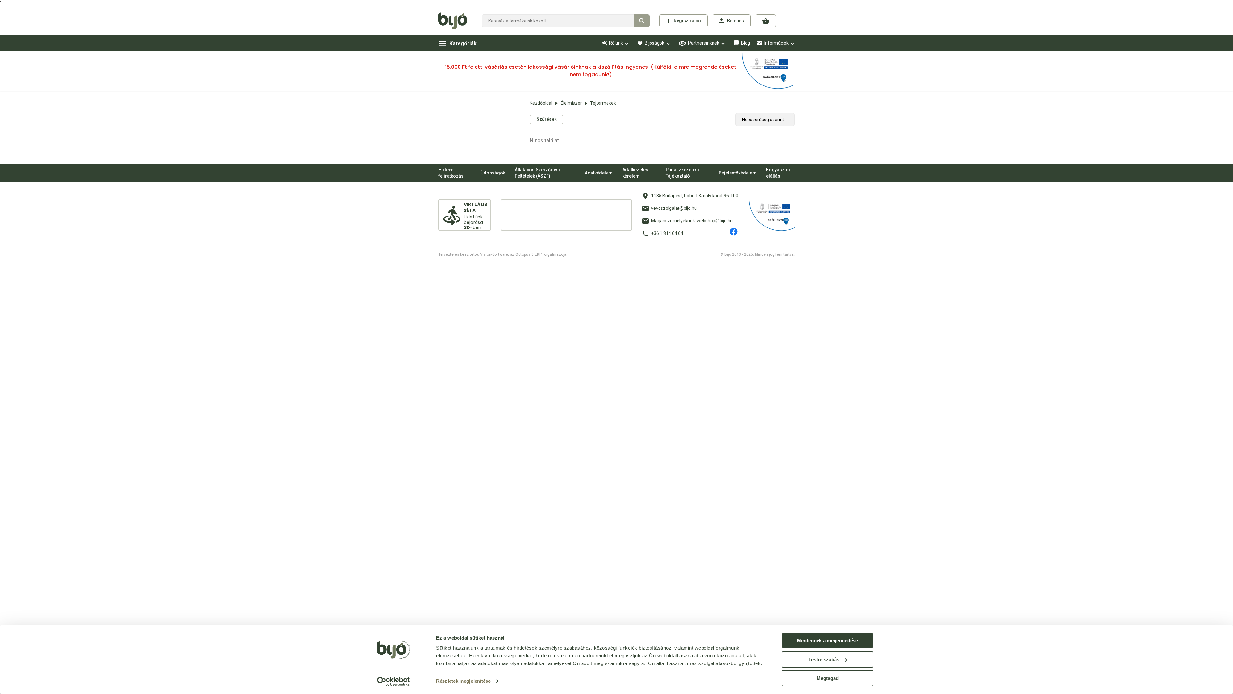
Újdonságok (492, 172)
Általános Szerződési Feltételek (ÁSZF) (537, 173)
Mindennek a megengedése (827, 640)
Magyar (789, 20)
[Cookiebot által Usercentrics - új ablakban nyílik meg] (393, 681)
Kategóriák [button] (463, 43)
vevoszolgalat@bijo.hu (674, 208)
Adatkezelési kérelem (636, 173)
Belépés (735, 20)
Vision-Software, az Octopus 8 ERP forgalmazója (523, 254)
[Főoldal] (455, 21)
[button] (766, 20)
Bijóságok (654, 43)
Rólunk (616, 43)
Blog (745, 43)
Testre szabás (824, 659)
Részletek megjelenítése (463, 681)
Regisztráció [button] (687, 20)
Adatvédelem (599, 172)
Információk (776, 43)
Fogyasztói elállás (778, 173)
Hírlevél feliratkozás (451, 173)
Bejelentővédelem (737, 172)
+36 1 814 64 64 (667, 233)
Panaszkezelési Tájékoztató (682, 173)
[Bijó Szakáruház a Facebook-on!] (734, 232)
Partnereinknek (703, 43)
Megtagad (828, 678)
